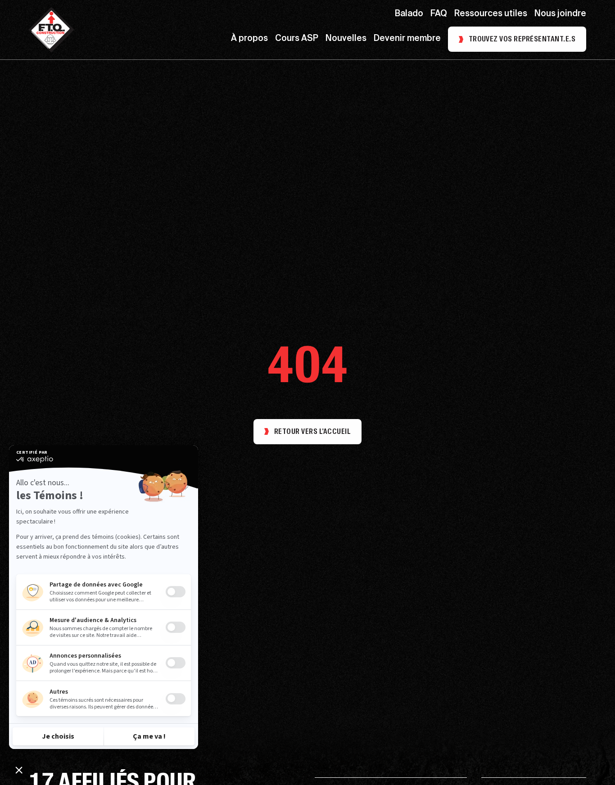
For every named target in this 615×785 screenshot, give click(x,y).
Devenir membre (407, 39)
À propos (249, 39)
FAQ (438, 14)
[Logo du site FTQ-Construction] (51, 29)
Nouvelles (346, 39)
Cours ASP (296, 39)
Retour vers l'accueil (312, 431)
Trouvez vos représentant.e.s (522, 39)
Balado (409, 14)
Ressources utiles (490, 14)
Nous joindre (560, 14)
